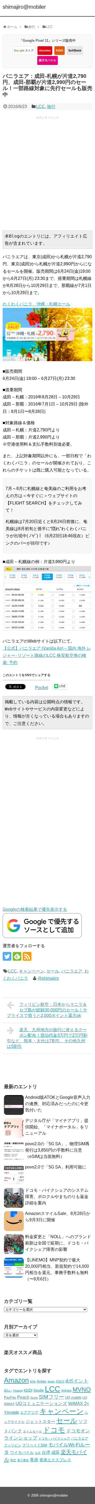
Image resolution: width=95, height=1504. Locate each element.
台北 (38, 1452)
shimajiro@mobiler (24, 7)
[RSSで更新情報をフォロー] (27, 956)
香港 (34, 1460)
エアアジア (29, 1412)
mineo (66, 1390)
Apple (51, 1381)
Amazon (16, 1380)
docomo (45, 50)
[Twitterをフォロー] (7, 956)
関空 (13, 1460)
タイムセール (32, 1431)
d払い (8, 1390)
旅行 (51, 106)
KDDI (59, 50)
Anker (41, 1381)
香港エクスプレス (55, 1460)
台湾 (46, 1452)
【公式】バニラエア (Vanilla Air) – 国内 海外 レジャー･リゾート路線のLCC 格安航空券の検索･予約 (47, 655)
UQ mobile (73, 1397)
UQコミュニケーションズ (41, 1403)
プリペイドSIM (34, 1445)
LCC (40, 106)
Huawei (18, 1390)
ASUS (60, 1381)
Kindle (39, 1390)
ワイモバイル (22, 1452)
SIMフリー (51, 1397)
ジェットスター (40, 1421)
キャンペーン (31, 971)
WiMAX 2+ (78, 1403)
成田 (55, 1452)
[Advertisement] (47, 172)
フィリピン (12, 1445)
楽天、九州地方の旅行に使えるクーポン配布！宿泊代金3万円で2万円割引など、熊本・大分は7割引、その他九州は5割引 (47, 1038)
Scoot (34, 1397)
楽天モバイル (47, 60)
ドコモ (54, 1430)
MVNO (82, 1389)
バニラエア (71, 971)
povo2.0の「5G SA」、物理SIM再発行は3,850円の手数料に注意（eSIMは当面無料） (57, 1150)
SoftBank (74, 50)
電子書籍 (23, 1460)
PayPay (10, 1397)
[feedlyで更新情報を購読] (17, 956)
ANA (33, 1381)
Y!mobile (11, 1412)
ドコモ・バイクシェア (54, 1438)
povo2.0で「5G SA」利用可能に (55, 1167)
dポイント (76, 1381)
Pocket (41, 687)
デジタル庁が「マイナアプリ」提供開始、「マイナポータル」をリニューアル (56, 1126)
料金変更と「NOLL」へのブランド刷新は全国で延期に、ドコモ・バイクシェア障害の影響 (58, 1243)
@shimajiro (48, 978)
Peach (23, 1397)
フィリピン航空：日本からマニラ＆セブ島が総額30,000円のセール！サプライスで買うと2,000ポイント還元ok (47, 1010)
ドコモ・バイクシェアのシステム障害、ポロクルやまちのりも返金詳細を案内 (56, 1196)
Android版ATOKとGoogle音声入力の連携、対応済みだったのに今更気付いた (57, 1103)
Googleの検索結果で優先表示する (35, 909)
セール (52, 971)
